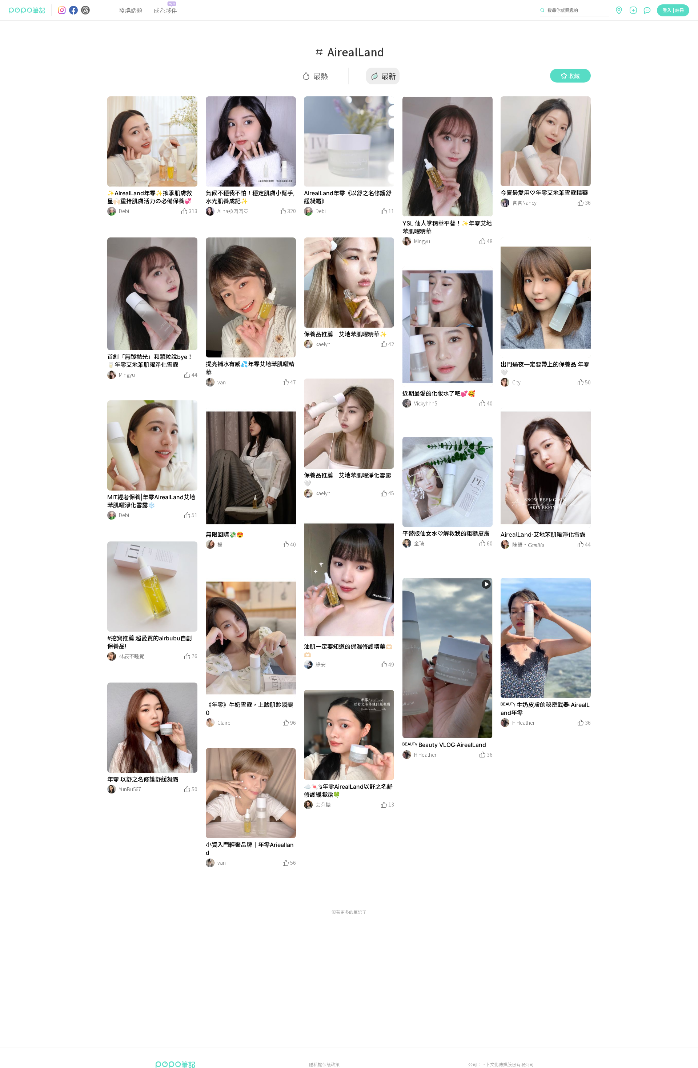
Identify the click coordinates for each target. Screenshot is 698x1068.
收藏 (574, 75)
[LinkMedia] (152, 141)
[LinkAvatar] (111, 211)
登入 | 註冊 (673, 10)
